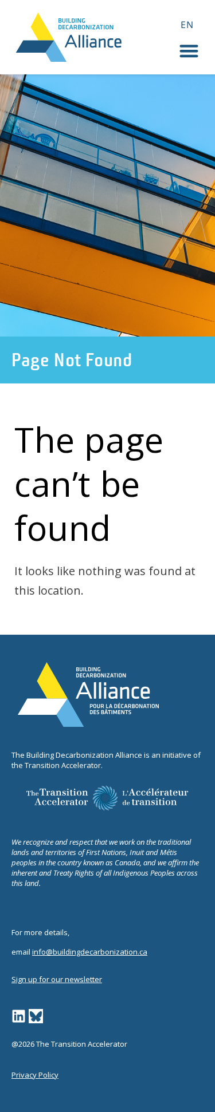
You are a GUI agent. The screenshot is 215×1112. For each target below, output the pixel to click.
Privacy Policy (34, 1075)
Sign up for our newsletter (56, 979)
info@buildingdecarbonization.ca (89, 952)
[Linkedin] (18, 1016)
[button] (189, 51)
